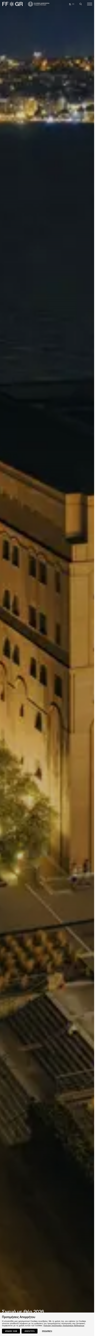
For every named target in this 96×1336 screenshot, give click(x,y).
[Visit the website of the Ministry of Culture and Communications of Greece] (39, 4)
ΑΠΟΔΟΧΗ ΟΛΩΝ (11, 1331)
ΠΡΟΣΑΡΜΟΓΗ (47, 1331)
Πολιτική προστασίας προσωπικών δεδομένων (63, 1325)
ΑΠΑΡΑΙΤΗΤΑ (29, 1331)
